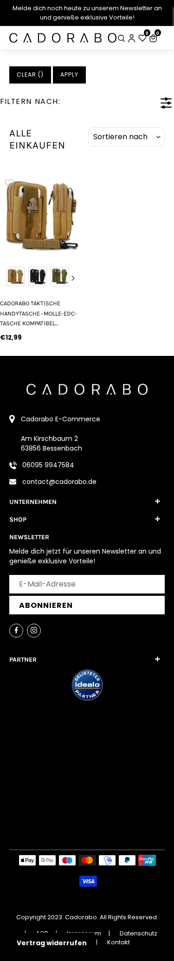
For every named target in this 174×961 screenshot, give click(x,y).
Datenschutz (138, 933)
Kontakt (118, 942)
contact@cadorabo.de (59, 481)
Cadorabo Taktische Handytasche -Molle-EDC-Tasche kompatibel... (38, 313)
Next (73, 278)
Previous (8, 278)
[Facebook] (16, 631)
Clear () (30, 74)
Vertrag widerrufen (52, 943)
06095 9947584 (48, 465)
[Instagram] (34, 631)
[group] (41, 215)
